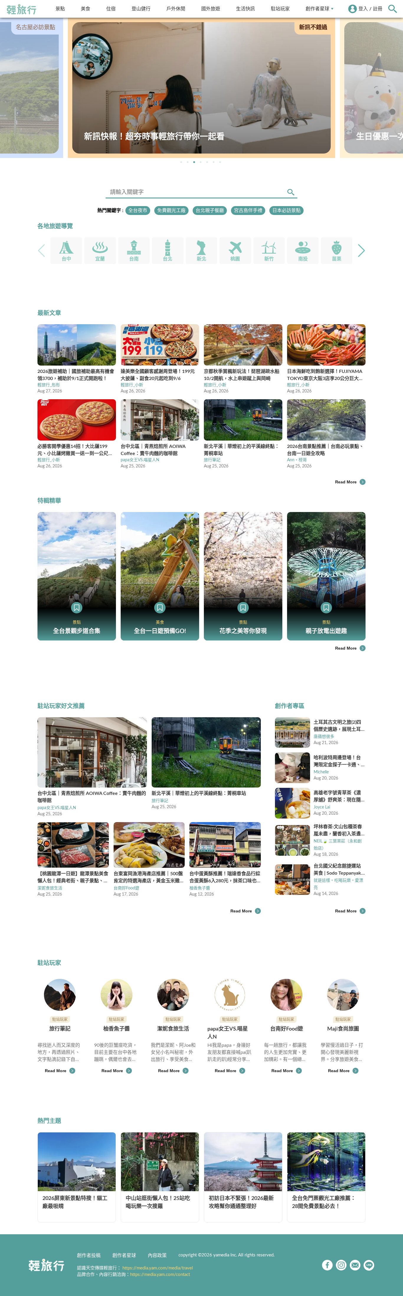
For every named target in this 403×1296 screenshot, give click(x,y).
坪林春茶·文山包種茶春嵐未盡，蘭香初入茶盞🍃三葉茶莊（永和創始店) (338, 830)
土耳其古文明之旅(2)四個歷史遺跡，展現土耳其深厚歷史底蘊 (337, 726)
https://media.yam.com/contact (160, 1274)
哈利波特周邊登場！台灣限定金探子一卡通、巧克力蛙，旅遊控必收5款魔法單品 (338, 761)
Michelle (321, 772)
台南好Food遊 (126, 888)
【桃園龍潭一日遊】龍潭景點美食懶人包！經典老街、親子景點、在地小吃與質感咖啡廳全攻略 (72, 877)
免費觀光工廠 (171, 210)
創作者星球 (317, 8)
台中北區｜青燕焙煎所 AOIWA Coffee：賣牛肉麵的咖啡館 (91, 797)
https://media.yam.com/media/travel (157, 1268)
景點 (60, 8)
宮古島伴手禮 (248, 210)
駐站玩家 (280, 8)
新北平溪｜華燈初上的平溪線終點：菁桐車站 (199, 793)
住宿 (111, 8)
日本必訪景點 (286, 210)
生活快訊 (245, 8)
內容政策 (157, 1255)
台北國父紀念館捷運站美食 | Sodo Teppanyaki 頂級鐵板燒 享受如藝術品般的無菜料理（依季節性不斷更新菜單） (338, 870)
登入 (363, 8)
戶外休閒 (175, 8)
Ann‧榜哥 (297, 460)
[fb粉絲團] (327, 1265)
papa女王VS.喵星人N (140, 460)
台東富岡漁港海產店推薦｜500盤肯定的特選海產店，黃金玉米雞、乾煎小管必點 (149, 877)
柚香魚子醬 (199, 888)
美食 (85, 8)
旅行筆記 (212, 460)
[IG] (341, 1265)
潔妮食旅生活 (49, 888)
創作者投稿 (89, 1255)
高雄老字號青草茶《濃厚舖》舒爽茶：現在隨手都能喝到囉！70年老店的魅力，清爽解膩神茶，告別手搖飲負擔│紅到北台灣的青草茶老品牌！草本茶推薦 (339, 796)
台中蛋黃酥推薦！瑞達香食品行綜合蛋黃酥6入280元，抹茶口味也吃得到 (224, 877)
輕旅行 (21, 9)
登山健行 (141, 8)
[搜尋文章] (290, 192)
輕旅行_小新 (132, 385)
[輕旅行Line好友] (368, 1265)
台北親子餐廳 (210, 210)
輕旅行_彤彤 (48, 385)
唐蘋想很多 (324, 737)
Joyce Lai (322, 807)
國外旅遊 (210, 8)
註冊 (377, 8)
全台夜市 (137, 210)
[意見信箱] (355, 1265)
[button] (181, 162)
